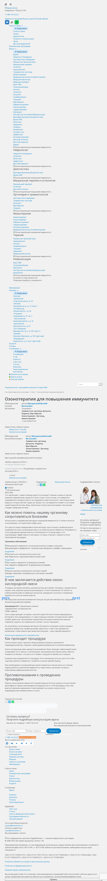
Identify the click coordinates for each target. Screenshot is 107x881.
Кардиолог (17, 124)
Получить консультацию (23, 39)
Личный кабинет (41, 19)
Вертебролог (18, 102)
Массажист (17, 112)
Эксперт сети (18, 132)
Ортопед (24, 59)
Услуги (16, 34)
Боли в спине (14, 749)
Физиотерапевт (19, 74)
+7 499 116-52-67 (11, 14)
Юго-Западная (26, 329)
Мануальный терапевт (22, 64)
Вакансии (17, 367)
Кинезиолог (18, 129)
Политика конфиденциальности (18, 866)
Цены (15, 41)
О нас (15, 357)
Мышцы (12, 759)
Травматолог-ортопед (22, 72)
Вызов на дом (28, 19)
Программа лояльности (19, 816)
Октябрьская (22, 309)
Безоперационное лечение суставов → (28, 711)
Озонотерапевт (19, 107)
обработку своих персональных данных (90, 546)
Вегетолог (17, 122)
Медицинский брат (21, 82)
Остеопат (17, 67)
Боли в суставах (15, 752)
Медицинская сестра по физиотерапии (29, 77)
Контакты (18, 372)
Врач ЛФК (17, 84)
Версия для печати (62, 482)
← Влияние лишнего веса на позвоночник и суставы (33, 706)
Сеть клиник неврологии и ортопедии (17, 392)
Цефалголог (18, 134)
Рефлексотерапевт (21, 104)
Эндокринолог (19, 69)
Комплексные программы (19, 46)
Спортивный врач (20, 87)
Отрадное (22, 314)
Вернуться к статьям (17, 429)
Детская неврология (21, 44)
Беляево (28, 334)
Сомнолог (17, 92)
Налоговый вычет (20, 369)
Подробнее (9, 551)
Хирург (16, 144)
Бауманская (23, 299)
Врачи (12, 49)
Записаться (87, 542)
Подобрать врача (23, 284)
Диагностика (18, 36)
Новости (16, 359)
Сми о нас (17, 362)
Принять (53, 879)
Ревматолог (24, 62)
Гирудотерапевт (20, 109)
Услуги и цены (15, 25)
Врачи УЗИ (17, 119)
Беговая (25, 304)
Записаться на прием (13, 19)
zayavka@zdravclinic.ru (14, 825)
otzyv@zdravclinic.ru (13, 830)
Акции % (12, 343)
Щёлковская (21, 324)
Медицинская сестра (21, 79)
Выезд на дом (14, 781)
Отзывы (12, 346)
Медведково (26, 339)
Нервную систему (16, 757)
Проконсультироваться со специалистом (22, 635)
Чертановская (23, 319)
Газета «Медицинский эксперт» (22, 814)
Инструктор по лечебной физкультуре (29, 114)
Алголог (16, 89)
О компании (14, 348)
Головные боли (15, 754)
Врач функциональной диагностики (28, 117)
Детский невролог (20, 142)
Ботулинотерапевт (21, 137)
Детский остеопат (20, 139)
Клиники (13, 290)
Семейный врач (19, 97)
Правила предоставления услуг (18, 870)
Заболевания (14, 288)
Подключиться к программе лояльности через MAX (26, 387)
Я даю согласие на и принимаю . (90, 548)
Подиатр (17, 127)
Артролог (17, 94)
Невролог (22, 57)
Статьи (16, 364)
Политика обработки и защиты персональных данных (27, 861)
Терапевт (17, 99)
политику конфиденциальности (87, 550)
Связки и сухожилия (17, 762)
